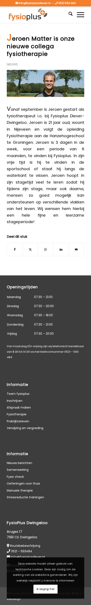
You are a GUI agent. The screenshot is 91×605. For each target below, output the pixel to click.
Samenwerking (18, 470)
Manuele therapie (20, 490)
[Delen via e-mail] (76, 249)
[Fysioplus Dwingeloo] (38, 14)
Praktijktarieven (18, 421)
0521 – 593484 (21, 551)
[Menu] (78, 14)
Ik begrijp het (45, 589)
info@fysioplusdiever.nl (35, 3)
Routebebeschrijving (25, 546)
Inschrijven (14, 401)
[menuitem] (68, 14)
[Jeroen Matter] (45, 83)
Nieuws (12, 64)
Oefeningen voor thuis (23, 483)
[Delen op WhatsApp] (45, 249)
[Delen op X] (30, 249)
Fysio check (15, 477)
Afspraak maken (19, 407)
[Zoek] (68, 14)
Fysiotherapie (16, 414)
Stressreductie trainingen (25, 497)
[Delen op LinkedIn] (61, 249)
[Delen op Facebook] (14, 249)
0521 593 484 (67, 3)
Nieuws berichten (19, 463)
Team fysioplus (18, 394)
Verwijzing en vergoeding (25, 428)
